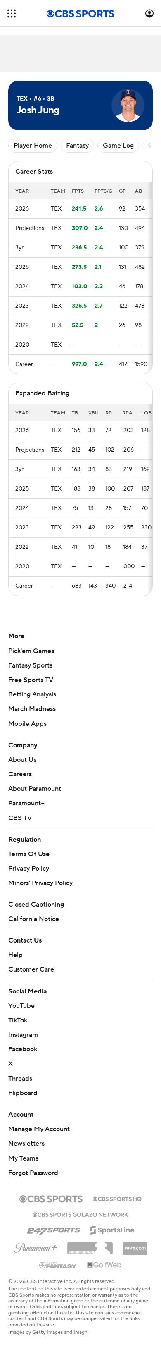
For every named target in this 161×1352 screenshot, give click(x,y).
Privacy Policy (28, 868)
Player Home (33, 145)
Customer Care (31, 969)
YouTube (21, 1006)
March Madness (32, 709)
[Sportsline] (112, 1229)
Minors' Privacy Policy (40, 883)
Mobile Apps (27, 724)
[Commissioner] (90, 1245)
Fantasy (77, 145)
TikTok (17, 1020)
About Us (22, 760)
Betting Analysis (32, 694)
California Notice (33, 919)
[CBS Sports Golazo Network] (80, 1214)
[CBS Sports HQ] (117, 1198)
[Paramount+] (35, 1246)
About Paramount (34, 789)
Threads (20, 1078)
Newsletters (26, 1143)
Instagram (23, 1035)
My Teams (23, 1158)
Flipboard (23, 1093)
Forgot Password (33, 1173)
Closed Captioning (36, 904)
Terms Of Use (29, 854)
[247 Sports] (53, 1229)
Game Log (118, 145)
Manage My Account (39, 1129)
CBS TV (20, 818)
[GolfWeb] (104, 1265)
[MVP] (135, 1245)
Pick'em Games (31, 651)
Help (15, 955)
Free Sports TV (30, 680)
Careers (20, 774)
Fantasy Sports (30, 665)
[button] (11, 13)
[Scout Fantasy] (58, 1265)
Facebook (22, 1049)
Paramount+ (26, 803)
